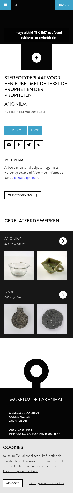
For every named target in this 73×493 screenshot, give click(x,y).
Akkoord (12, 483)
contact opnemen (26, 177)
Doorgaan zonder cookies (46, 483)
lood (35, 130)
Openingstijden (20, 430)
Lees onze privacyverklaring (21, 471)
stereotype (16, 130)
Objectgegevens (20, 195)
